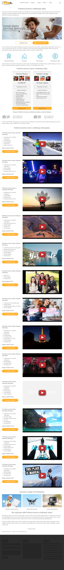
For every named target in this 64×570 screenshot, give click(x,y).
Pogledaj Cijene (23, 43)
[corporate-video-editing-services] (11, 502)
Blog (50, 2)
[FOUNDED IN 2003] (7, 2)
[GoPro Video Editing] (52, 502)
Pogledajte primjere (21, 86)
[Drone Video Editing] (32, 502)
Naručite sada (21, 108)
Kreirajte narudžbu (41, 42)
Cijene (39, 2)
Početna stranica (24, 2)
